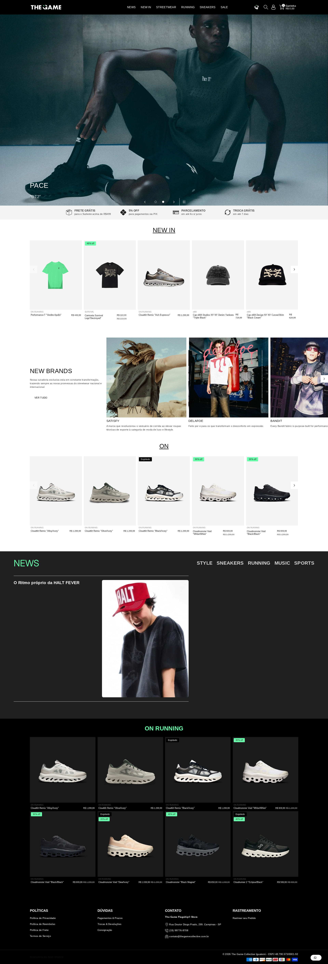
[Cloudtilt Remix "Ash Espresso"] (164, 275)
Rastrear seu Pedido (244, 918)
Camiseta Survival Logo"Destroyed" (94, 316)
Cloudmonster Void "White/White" (202, 532)
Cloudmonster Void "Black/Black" (256, 532)
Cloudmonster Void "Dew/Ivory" (113, 882)
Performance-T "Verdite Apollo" (46, 315)
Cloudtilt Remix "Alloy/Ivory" (45, 531)
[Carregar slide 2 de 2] (163, 202)
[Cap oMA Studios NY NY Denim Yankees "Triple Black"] (218, 275)
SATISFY (112, 421)
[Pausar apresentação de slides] (183, 202)
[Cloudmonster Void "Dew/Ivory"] (130, 844)
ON (164, 446)
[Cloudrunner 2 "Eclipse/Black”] (265, 844)
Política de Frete (39, 930)
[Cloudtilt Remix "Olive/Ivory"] (110, 491)
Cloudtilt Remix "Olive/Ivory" (99, 531)
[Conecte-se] (273, 7)
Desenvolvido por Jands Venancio (46, 957)
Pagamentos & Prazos (110, 918)
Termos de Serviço (40, 936)
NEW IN (164, 230)
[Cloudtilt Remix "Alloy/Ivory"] (56, 491)
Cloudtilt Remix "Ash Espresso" (154, 315)
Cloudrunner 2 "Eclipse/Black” (248, 882)
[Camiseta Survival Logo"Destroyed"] (110, 275)
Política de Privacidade (43, 918)
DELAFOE (195, 421)
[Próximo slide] (174, 202)
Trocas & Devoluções (109, 924)
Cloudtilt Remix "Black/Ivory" (153, 531)
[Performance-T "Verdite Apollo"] (56, 275)
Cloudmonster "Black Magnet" (181, 882)
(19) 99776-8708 (178, 930)
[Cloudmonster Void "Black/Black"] (272, 491)
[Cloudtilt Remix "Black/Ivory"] (164, 491)
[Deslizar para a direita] (294, 269)
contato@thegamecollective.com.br (189, 936)
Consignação (105, 930)
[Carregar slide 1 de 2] (155, 202)
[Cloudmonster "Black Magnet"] (198, 844)
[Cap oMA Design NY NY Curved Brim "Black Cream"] (272, 275)
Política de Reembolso (42, 924)
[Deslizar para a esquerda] (33, 269)
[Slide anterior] (145, 202)
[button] (131, 7)
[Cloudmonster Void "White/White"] (218, 491)
